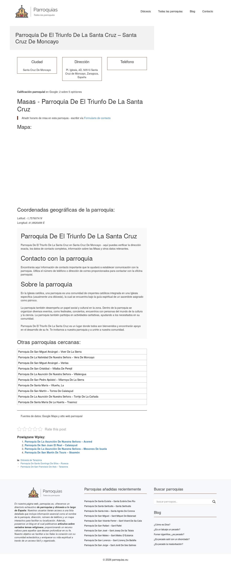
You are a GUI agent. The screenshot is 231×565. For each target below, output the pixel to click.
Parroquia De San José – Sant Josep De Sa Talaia (109, 530)
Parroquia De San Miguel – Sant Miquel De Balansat (110, 515)
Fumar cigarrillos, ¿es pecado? (169, 534)
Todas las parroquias (170, 11)
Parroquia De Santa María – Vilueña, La (41, 385)
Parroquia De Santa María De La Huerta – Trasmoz (47, 402)
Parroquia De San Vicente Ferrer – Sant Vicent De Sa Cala (113, 520)
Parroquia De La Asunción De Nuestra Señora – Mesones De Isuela (66, 449)
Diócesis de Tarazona (31, 460)
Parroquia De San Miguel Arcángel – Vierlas (43, 363)
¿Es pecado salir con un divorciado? (172, 539)
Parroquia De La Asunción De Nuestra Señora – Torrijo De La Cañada (58, 396)
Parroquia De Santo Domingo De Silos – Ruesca (44, 463)
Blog (192, 11)
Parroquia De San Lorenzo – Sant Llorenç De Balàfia (110, 540)
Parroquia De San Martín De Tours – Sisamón (52, 452)
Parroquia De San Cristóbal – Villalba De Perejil (45, 368)
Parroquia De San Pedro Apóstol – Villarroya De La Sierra (51, 379)
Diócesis (146, 11)
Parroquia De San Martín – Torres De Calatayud (45, 391)
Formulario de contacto (97, 118)
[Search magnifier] (214, 501)
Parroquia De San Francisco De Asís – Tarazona (44, 466)
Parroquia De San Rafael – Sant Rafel (103, 525)
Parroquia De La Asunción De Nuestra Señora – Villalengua (52, 374)
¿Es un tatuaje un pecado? (167, 529)
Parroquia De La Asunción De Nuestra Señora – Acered (58, 441)
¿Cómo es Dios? (162, 524)
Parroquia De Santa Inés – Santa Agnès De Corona (109, 510)
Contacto (207, 11)
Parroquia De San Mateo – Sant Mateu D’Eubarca (108, 535)
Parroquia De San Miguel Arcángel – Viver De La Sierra (50, 351)
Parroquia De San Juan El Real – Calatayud (51, 445)
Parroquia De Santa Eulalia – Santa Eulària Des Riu (109, 501)
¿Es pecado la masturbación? (168, 543)
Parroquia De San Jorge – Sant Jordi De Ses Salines (110, 545)
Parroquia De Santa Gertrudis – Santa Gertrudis (107, 505)
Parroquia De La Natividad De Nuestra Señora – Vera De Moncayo (56, 357)
